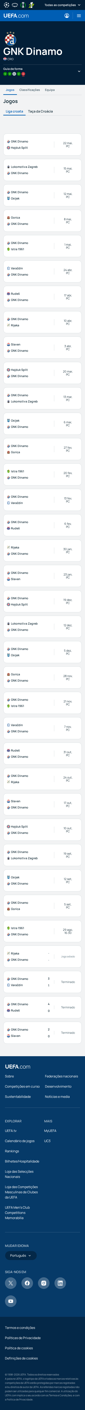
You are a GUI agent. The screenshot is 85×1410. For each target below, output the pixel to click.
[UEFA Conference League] (23, 4)
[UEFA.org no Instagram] (44, 1287)
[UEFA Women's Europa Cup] (31, 4)
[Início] (18, 1067)
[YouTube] (11, 1306)
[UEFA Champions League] (6, 4)
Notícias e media (57, 1096)
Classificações (29, 89)
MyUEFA (50, 1130)
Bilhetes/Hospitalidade (22, 1161)
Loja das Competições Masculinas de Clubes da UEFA (21, 1192)
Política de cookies (19, 1348)
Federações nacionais (61, 1076)
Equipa (50, 89)
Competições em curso (22, 1086)
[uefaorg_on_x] (11, 1287)
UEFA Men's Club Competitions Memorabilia (17, 1212)
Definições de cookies (21, 1358)
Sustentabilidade (18, 1096)
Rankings (12, 1151)
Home (16, 16)
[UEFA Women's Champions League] (15, 4)
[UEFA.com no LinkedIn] (60, 1287)
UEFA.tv (11, 1130)
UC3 (47, 1141)
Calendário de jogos (19, 1141)
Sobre (9, 1076)
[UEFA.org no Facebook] (27, 1287)
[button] (77, 15)
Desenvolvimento (58, 1086)
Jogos (10, 89)
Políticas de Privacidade (23, 1338)
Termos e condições (20, 1327)
